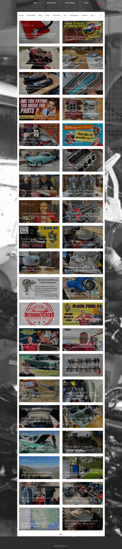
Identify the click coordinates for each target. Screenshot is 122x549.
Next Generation (74, 15)
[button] (70, 3)
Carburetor (85, 15)
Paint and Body (31, 15)
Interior (47, 15)
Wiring (40, 15)
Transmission (56, 15)
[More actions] (57, 25)
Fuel (65, 15)
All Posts (21, 15)
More (92, 15)
